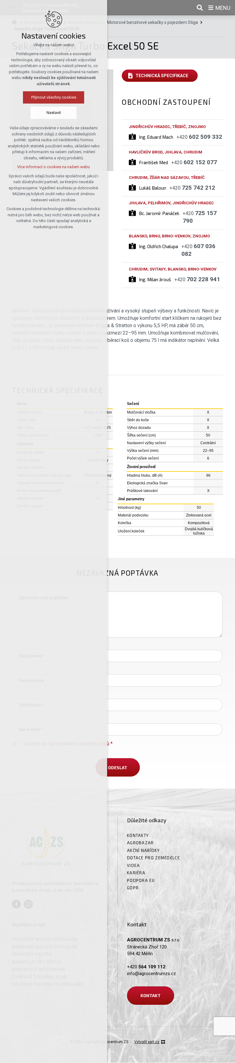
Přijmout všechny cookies (53, 97)
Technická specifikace (162, 75)
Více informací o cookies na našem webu (53, 167)
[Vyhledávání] (200, 8)
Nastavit (54, 112)
